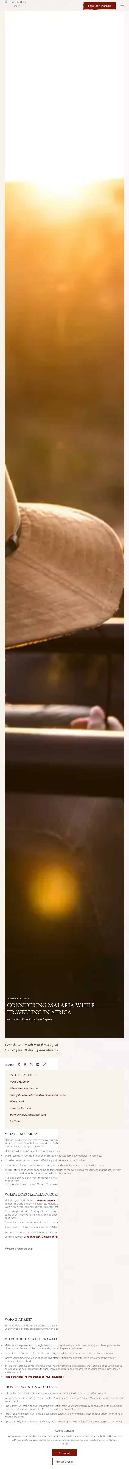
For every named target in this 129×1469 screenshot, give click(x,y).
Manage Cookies (64, 1461)
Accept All (64, 1453)
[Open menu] (122, 5)
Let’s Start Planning (99, 5)
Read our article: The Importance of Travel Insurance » (34, 1376)
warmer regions (46, 1200)
